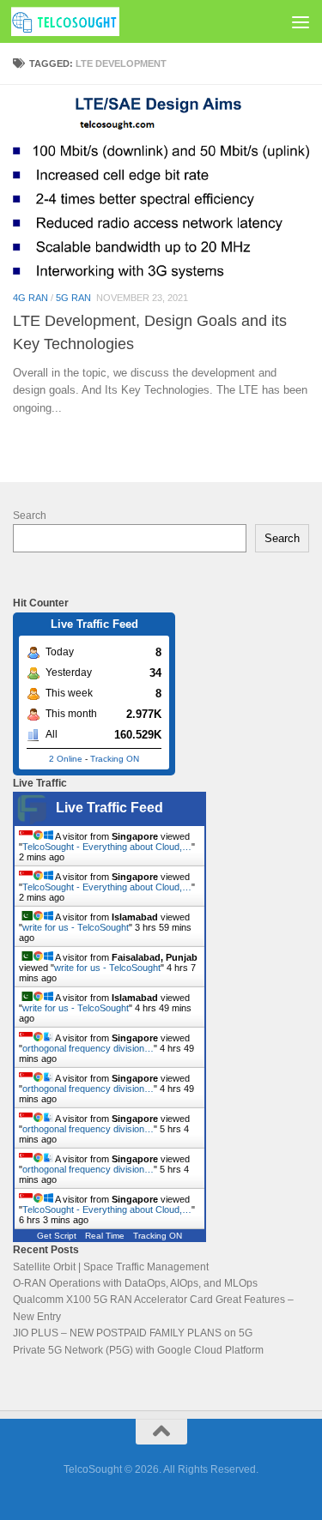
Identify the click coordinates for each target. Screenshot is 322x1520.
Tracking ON (114, 758)
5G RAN (73, 298)
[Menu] (300, 21)
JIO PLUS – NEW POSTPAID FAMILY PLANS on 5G (132, 1333)
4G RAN (30, 298)
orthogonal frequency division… (88, 1048)
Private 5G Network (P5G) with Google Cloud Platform (138, 1350)
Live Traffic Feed (109, 807)
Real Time (105, 1235)
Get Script (56, 1235)
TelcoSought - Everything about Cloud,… (106, 846)
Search (29, 516)
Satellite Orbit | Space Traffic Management (111, 1267)
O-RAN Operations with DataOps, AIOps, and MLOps (135, 1283)
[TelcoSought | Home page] (83, 21)
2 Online (65, 758)
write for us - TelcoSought (75, 927)
